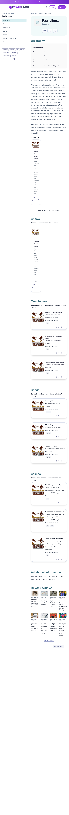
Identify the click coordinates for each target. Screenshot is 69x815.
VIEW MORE (49, 641)
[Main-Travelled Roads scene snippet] (38, 493)
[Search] (46, 7)
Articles (5, 42)
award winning (6, 52)
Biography (6, 20)
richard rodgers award (8, 58)
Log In (52, 7)
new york (12, 49)
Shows (5, 24)
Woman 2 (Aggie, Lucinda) (53, 427)
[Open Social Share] (55, 31)
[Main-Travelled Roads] (35, 144)
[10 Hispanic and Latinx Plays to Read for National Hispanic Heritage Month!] (62, 615)
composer (5, 49)
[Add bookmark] (38, 199)
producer (14, 55)
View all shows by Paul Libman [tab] (49, 210)
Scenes (5, 34)
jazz (17, 49)
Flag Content (60, 646)
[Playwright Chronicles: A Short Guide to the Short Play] (34, 615)
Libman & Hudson (57, 576)
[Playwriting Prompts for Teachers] (44, 593)
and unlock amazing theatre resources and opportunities (34, 2)
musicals (22, 49)
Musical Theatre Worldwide (45, 579)
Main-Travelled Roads (51, 320)
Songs (5, 31)
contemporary (6, 55)
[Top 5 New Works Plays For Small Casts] (53, 593)
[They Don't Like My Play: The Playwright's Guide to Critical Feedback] (53, 615)
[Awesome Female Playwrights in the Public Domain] (34, 593)
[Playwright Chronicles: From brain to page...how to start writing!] (44, 615)
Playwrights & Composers (37, 13)
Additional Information (9, 38)
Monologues (6, 27)
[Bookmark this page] (50, 31)
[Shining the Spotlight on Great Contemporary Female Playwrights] (62, 593)
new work (14, 52)
